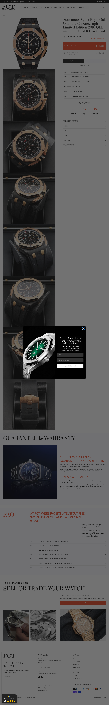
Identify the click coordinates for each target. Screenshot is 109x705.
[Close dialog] (83, 328)
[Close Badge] (16, 695)
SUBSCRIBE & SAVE (70, 366)
